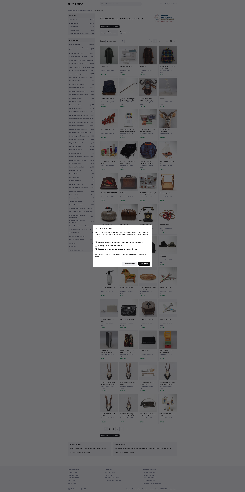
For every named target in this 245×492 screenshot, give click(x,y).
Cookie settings (129, 264)
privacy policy (117, 254)
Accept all (144, 264)
